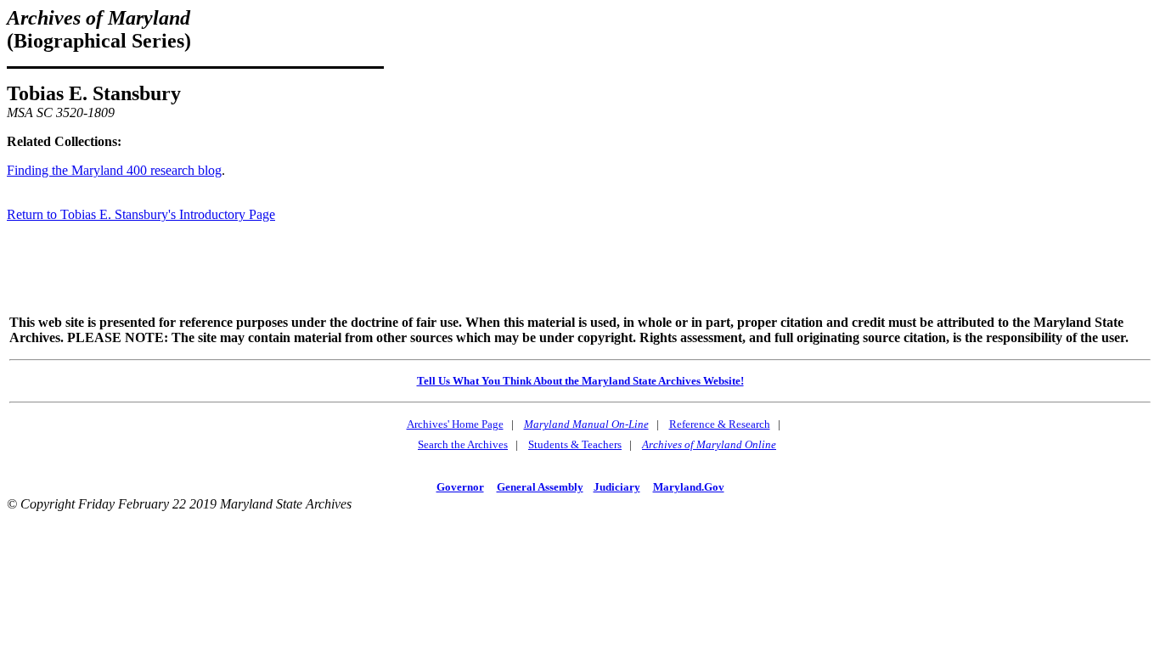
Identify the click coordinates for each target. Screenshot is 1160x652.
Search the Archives (463, 444)
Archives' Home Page (455, 424)
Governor (460, 487)
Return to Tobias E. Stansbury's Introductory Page (141, 214)
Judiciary (617, 487)
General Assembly (540, 487)
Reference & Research (719, 424)
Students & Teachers (575, 444)
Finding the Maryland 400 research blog (114, 170)
